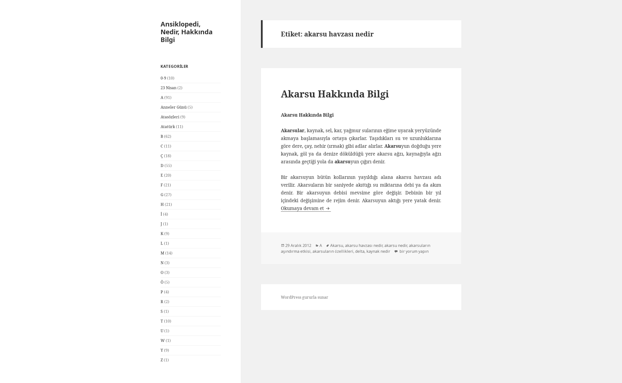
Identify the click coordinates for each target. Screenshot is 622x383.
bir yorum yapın (413, 251)
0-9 (163, 78)
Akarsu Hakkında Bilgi (335, 93)
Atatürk (168, 126)
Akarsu (336, 245)
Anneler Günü (174, 107)
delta (359, 251)
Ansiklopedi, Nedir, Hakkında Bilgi (187, 31)
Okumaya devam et (306, 208)
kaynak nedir (378, 251)
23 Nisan (168, 87)
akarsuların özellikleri (332, 251)
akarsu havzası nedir (363, 245)
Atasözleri (170, 117)
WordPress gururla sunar (304, 297)
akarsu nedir (395, 245)
